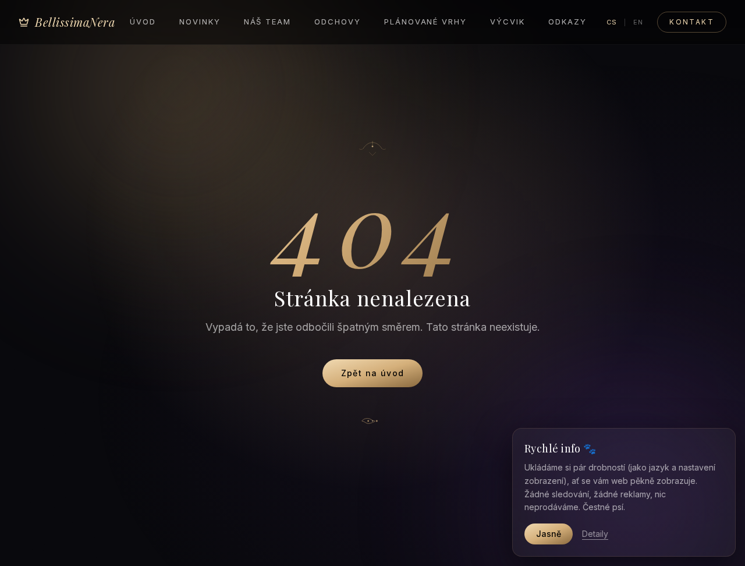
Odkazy (567, 21)
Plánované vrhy (425, 21)
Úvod (143, 21)
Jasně (548, 534)
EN (638, 22)
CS (611, 22)
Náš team (268, 21)
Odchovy (337, 21)
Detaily (595, 534)
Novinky (200, 21)
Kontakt (691, 21)
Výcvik (507, 21)
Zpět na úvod (373, 373)
